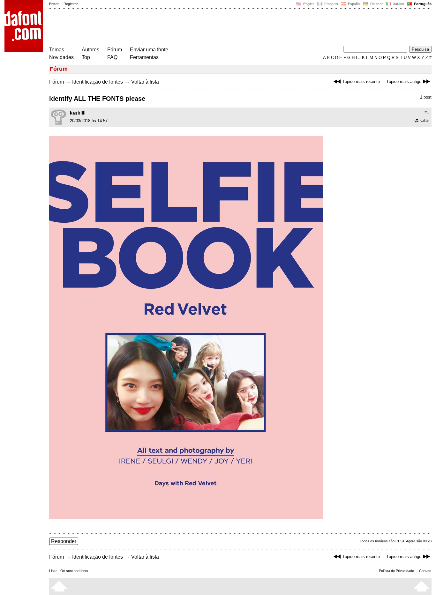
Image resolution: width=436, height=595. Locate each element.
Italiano (398, 4)
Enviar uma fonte (149, 49)
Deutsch (376, 4)
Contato (425, 571)
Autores (90, 49)
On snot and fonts (74, 571)
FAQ (112, 57)
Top (86, 57)
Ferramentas (144, 57)
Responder (63, 541)
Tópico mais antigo (403, 81)
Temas (56, 49)
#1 (427, 112)
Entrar (54, 4)
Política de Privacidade (396, 571)
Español (353, 4)
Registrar (71, 4)
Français (330, 4)
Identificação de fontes (97, 82)
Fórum (114, 49)
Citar (424, 120)
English (308, 4)
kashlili (78, 112)
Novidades (61, 57)
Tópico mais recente (361, 81)
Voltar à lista (145, 82)
